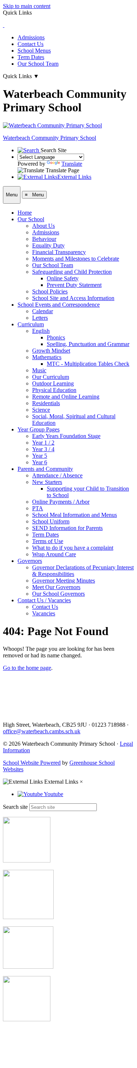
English (41, 331)
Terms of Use (47, 541)
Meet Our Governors (56, 587)
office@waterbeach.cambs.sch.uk (41, 731)
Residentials (46, 403)
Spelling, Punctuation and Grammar (88, 344)
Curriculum (31, 324)
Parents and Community (45, 469)
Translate (71, 164)
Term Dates (31, 57)
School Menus (34, 50)
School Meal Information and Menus (74, 515)
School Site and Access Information (73, 298)
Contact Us (30, 44)
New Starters (47, 482)
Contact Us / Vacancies (44, 600)
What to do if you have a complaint (72, 548)
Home (25, 213)
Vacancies (43, 613)
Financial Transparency (59, 252)
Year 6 (39, 462)
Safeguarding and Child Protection (72, 272)
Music (39, 370)
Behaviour (44, 239)
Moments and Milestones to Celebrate (75, 259)
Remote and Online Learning (65, 396)
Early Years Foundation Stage (66, 436)
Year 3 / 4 (43, 449)
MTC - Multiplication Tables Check (88, 364)
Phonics (56, 337)
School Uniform (50, 521)
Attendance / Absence (57, 475)
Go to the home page (27, 668)
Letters (40, 318)
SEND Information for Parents (67, 528)
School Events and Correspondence (59, 304)
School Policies (50, 291)
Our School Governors (58, 594)
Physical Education (54, 390)
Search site (15, 807)
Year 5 (39, 456)
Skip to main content (26, 6)
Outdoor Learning (53, 383)
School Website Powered (32, 763)
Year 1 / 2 (43, 442)
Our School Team (38, 64)
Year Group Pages (39, 429)
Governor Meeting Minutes (63, 580)
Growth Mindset (51, 350)
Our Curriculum (50, 377)
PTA (37, 508)
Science (41, 410)
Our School (31, 219)
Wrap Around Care (54, 554)
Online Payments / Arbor (61, 502)
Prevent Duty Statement (74, 285)
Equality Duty (48, 245)
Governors (30, 561)
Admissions (31, 37)
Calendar (42, 311)
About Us (43, 226)
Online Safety (63, 278)
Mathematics (46, 357)
